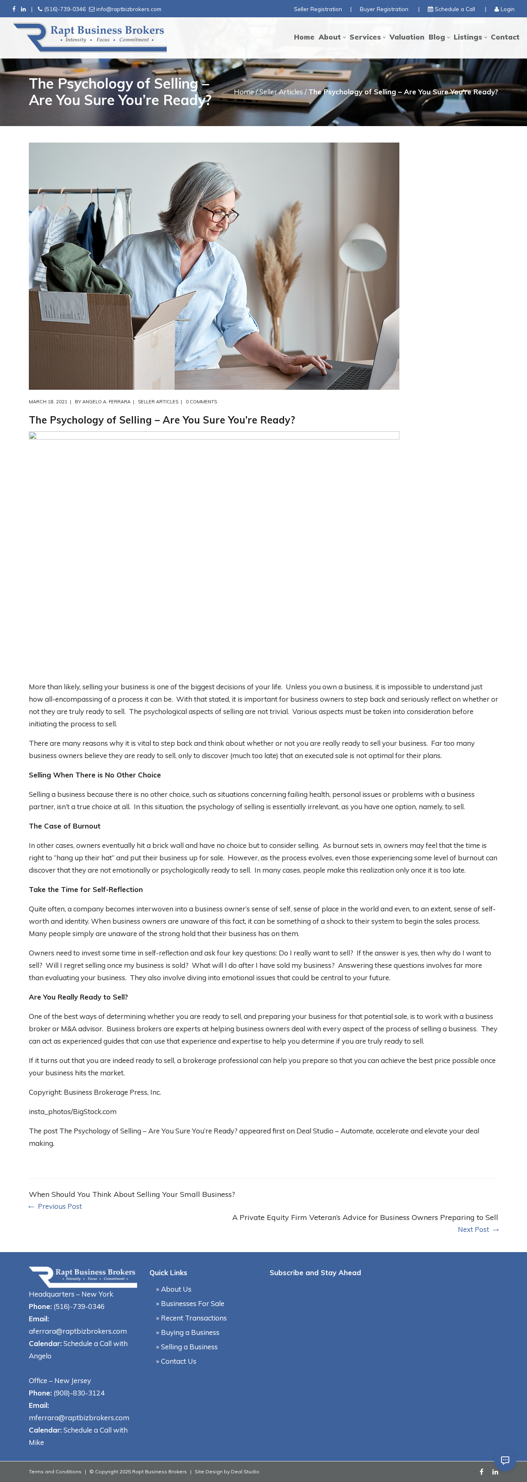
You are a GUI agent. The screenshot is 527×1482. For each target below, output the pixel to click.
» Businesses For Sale (190, 1303)
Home (244, 91)
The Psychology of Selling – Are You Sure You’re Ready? (148, 1130)
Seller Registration (318, 8)
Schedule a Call (455, 8)
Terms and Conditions (55, 1471)
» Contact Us (176, 1361)
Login (508, 8)
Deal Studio (245, 1471)
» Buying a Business (187, 1332)
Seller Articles (281, 91)
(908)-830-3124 (79, 1392)
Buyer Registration (384, 8)
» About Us (173, 1289)
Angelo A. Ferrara (106, 402)
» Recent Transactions (191, 1317)
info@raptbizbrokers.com (128, 8)
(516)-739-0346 (65, 8)
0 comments (201, 402)
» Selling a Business (187, 1346)
